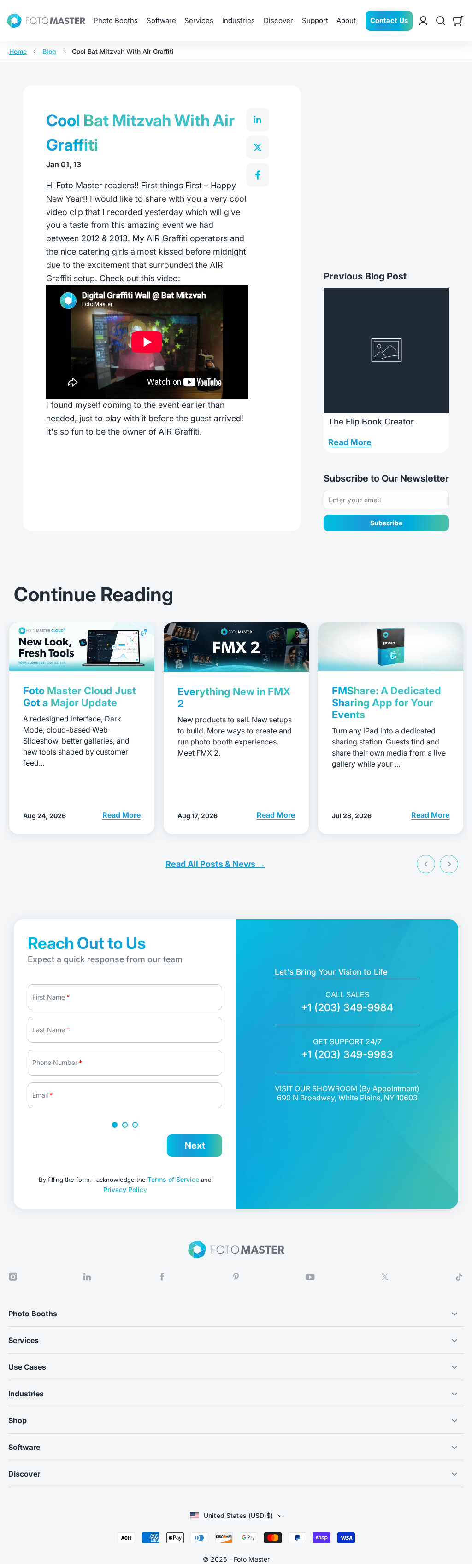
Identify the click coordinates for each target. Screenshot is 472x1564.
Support (315, 20)
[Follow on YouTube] (310, 1277)
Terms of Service (173, 1179)
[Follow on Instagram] (13, 1277)
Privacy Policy (125, 1189)
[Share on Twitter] (257, 147)
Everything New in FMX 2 (233, 697)
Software (161, 20)
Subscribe (386, 523)
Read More (350, 442)
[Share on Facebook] (257, 175)
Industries (238, 20)
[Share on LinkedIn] (257, 120)
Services (198, 20)
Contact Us (389, 20)
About (346, 20)
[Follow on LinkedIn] (87, 1277)
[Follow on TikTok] (459, 1277)
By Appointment (389, 1088)
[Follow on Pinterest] (236, 1277)
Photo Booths (116, 20)
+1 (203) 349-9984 (347, 1007)
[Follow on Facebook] (161, 1277)
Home (18, 51)
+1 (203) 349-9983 (347, 1054)
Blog (49, 51)
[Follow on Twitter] (384, 1277)
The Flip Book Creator (371, 421)
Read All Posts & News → (215, 864)
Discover (278, 20)
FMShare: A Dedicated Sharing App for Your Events (386, 703)
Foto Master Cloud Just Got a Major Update (79, 697)
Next (194, 1145)
